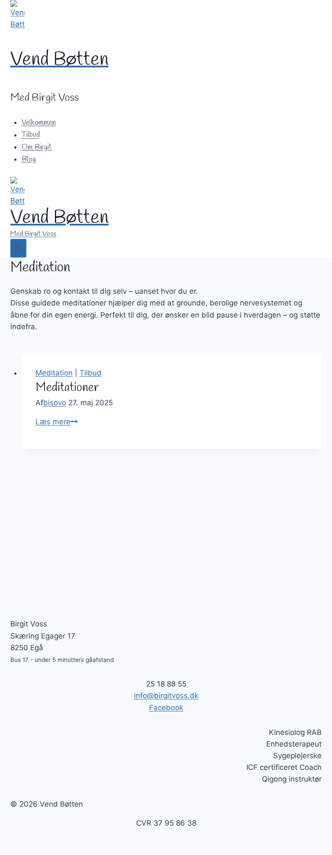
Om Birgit (36, 148)
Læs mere (56, 421)
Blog (29, 160)
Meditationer (67, 388)
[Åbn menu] (18, 248)
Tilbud (31, 135)
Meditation (54, 373)
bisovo (54, 402)
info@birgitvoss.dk (166, 695)
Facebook (166, 707)
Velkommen (39, 123)
